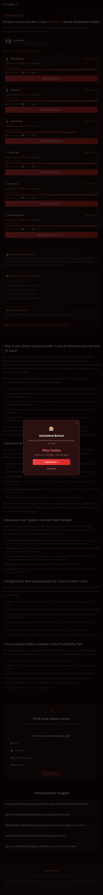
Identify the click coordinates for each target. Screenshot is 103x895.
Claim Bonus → (51, 462)
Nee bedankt (51, 468)
